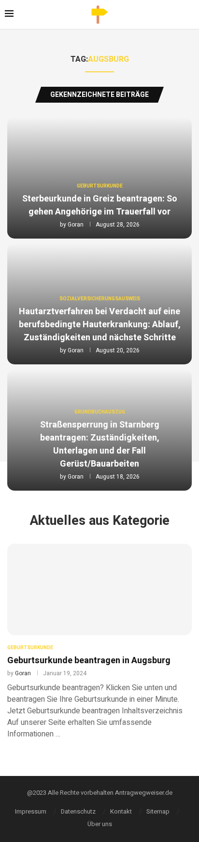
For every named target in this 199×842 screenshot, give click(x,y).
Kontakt (121, 811)
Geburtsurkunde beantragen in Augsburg (89, 660)
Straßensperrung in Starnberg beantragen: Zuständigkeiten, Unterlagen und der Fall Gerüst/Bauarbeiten (99, 444)
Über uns (99, 824)
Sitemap (158, 811)
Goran (76, 224)
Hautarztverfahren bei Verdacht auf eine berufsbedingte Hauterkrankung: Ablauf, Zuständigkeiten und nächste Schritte (100, 324)
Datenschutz (78, 811)
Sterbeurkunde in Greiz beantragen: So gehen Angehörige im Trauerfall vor (99, 205)
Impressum (30, 811)
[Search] (191, 15)
